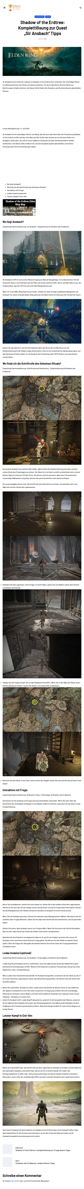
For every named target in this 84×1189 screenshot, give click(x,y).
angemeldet (14, 1181)
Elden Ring (39, 16)
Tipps (48, 16)
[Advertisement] (42, 110)
